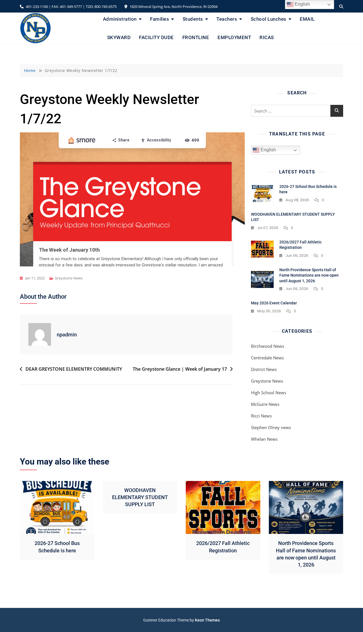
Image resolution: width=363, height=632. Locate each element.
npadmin (67, 335)
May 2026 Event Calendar (274, 303)
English (267, 149)
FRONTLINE (195, 37)
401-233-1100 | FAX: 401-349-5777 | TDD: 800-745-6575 (71, 6)
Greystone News (69, 278)
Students (193, 19)
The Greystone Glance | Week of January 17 (180, 369)
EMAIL (307, 19)
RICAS (266, 37)
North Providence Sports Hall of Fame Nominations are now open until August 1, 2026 (309, 275)
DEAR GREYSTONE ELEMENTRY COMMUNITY (74, 369)
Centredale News (267, 357)
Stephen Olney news (271, 427)
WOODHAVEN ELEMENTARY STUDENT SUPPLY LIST (140, 497)
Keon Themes (207, 620)
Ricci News (261, 416)
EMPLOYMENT (234, 37)
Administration (120, 19)
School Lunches (268, 19)
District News (264, 369)
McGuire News (265, 404)
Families (159, 19)
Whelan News (264, 439)
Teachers (226, 19)
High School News (268, 392)
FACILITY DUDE (156, 37)
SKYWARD (119, 37)
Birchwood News (267, 346)
